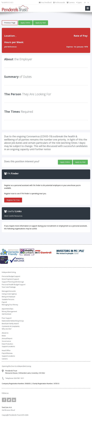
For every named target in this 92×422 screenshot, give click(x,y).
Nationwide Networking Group (13, 321)
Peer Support (7, 318)
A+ (85, 2)
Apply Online (25, 23)
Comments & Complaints (11, 326)
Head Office (6, 350)
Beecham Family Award (10, 323)
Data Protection (7, 344)
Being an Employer (8, 297)
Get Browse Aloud (8, 410)
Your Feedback (46, 2)
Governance (6, 341)
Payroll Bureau (7, 353)
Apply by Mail (40, 23)
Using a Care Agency (9, 294)
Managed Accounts (9, 291)
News (4, 336)
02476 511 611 (8, 2)
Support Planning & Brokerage (13, 282)
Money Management (9, 311)
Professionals (60, 2)
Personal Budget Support (11, 276)
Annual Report (7, 338)
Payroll (4, 302)
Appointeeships (7, 309)
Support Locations (8, 356)
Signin (79, 2)
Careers (71, 2)
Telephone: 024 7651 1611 (14, 378)
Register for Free (13, 200)
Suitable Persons (8, 299)
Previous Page (9, 23)
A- (88, 2)
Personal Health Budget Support (13, 284)
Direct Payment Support (10, 279)
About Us (5, 333)
